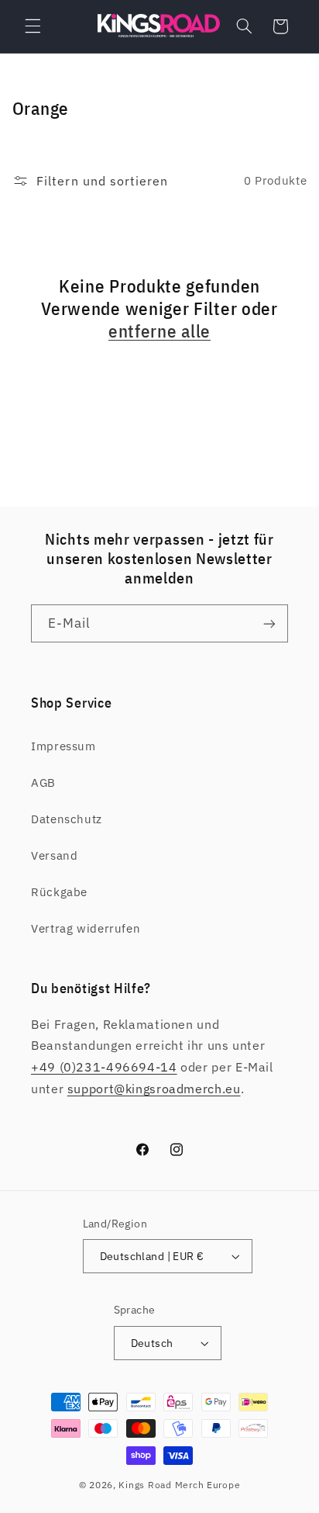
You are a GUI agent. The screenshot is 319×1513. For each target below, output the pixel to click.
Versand (54, 855)
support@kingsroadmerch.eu (154, 1088)
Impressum (63, 746)
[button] (32, 26)
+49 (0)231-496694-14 (104, 1067)
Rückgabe (59, 892)
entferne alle (159, 331)
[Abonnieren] (269, 623)
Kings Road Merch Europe (179, 1484)
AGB (43, 782)
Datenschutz (66, 819)
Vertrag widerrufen (85, 928)
